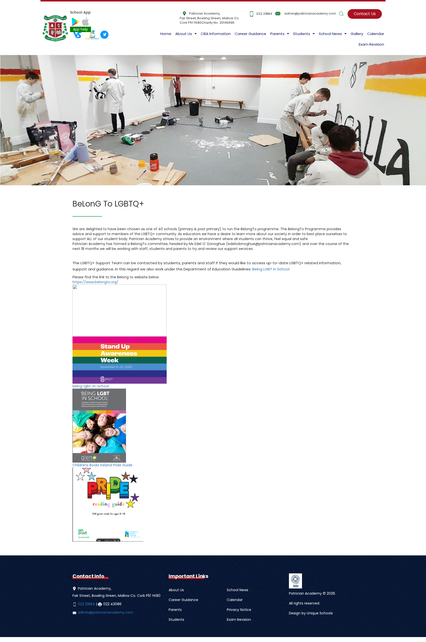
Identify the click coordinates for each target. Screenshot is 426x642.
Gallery (357, 33)
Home (165, 33)
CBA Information (216, 33)
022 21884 (264, 13)
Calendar (375, 33)
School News (237, 589)
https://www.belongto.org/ (95, 282)
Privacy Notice (239, 609)
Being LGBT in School (270, 269)
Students (176, 619)
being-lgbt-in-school (90, 386)
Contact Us (365, 14)
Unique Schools (320, 613)
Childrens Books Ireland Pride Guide (102, 465)
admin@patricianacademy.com (310, 13)
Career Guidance (250, 33)
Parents (175, 609)
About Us (183, 33)
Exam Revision (371, 44)
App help (80, 29)
